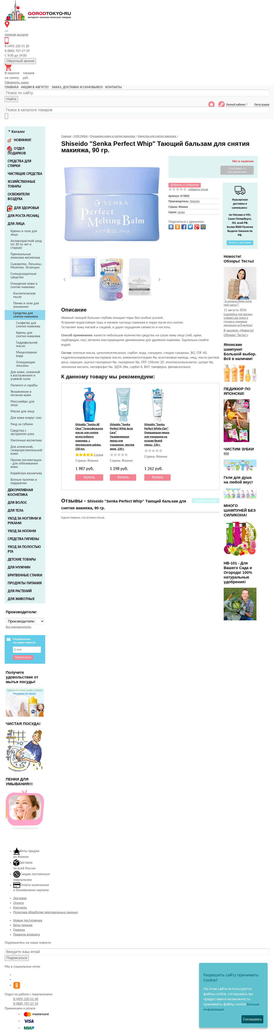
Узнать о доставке (240, 242)
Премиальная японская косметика (25, 256)
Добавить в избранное (184, 185)
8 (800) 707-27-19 (25, 1004)
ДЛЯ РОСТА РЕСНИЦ (23, 216)
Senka (181, 212)
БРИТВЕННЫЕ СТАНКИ (25, 575)
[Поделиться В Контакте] (171, 226)
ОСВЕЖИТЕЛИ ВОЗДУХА (19, 197)
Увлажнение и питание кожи (20, 393)
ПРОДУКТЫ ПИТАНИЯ (25, 583)
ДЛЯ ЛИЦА (16, 224)
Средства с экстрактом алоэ (22, 432)
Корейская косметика (26, 473)
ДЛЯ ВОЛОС (17, 503)
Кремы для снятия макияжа (28, 334)
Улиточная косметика (26, 440)
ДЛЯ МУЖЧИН (19, 567)
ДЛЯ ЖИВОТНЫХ (21, 599)
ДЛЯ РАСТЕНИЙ (20, 591)
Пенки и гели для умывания (26, 305)
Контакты (20, 908)
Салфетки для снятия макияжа (28, 324)
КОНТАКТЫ (113, 87)
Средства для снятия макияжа (25, 315)
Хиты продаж (23, 925)
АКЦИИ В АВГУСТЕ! (35, 87)
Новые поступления (27, 920)
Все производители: (18, 627)
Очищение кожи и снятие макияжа (23, 285)
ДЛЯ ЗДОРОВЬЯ (26, 208)
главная (11, 87)
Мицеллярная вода (26, 354)
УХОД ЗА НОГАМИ (22, 531)
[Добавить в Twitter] (190, 226)
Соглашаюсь (252, 1019)
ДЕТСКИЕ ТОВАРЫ (22, 559)
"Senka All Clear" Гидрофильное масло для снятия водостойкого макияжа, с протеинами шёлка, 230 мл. (89, 437)
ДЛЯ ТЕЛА (15, 511)
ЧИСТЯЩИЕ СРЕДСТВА (25, 174)
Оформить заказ (17, 82)
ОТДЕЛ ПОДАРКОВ (17, 151)
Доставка (20, 898)
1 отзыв (98, 455)
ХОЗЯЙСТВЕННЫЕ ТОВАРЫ (21, 184)
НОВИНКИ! (22, 140)
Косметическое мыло (24, 295)
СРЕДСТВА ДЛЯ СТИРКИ (19, 164)
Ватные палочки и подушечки (23, 481)
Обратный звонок (20, 61)
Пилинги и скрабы (24, 385)
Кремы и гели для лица (23, 233)
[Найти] (6, 116)
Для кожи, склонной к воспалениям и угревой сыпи (25, 376)
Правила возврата (26, 934)
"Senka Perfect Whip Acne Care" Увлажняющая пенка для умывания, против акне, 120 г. (122, 437)
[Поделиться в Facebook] (183, 226)
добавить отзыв (198, 189)
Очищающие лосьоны (25, 364)
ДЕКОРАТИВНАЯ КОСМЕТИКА (20, 492)
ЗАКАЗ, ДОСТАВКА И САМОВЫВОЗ (77, 87)
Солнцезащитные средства (23, 275)
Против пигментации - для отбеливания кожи (26, 463)
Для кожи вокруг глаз (26, 418)
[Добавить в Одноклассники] (177, 226)
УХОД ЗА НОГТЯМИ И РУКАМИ (24, 521)
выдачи (16, 35)
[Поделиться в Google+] (196, 226)
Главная (19, 930)
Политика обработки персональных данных (45, 912)
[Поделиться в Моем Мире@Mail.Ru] (203, 226)
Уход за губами (21, 424)
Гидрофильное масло (26, 344)
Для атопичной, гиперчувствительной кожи (26, 450)
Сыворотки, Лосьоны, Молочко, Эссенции (26, 265)
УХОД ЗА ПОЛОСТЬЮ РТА (24, 549)
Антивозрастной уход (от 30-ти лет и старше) (26, 244)
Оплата (18, 903)
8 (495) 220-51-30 (25, 999)
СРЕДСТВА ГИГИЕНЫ (23, 539)
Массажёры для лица (22, 403)
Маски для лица (22, 411)
